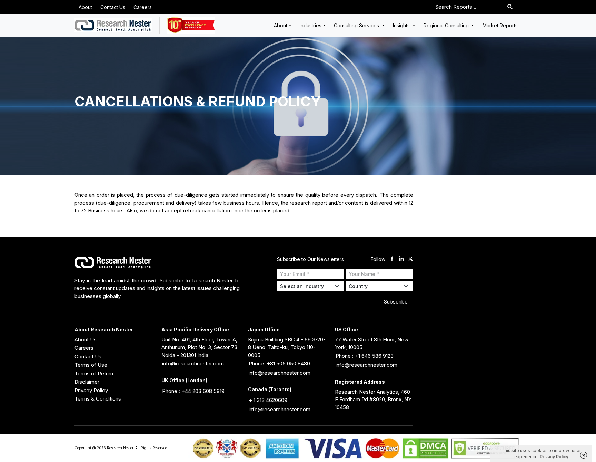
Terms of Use (90, 365)
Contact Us (112, 7)
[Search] (510, 7)
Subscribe (396, 301)
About (85, 7)
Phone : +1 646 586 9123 (365, 356)
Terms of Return (93, 373)
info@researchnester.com (193, 363)
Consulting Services (357, 25)
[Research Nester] (113, 25)
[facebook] (392, 259)
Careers (142, 7)
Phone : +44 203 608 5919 (193, 391)
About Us (85, 339)
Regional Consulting (447, 25)
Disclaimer (86, 381)
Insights (402, 25)
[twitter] (410, 259)
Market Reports (500, 25)
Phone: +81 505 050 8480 (279, 363)
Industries (310, 25)
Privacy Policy (91, 390)
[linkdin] (401, 259)
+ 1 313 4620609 (268, 400)
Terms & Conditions (97, 398)
